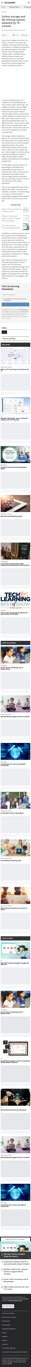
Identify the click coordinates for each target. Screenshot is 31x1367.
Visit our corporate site (15, 1300)
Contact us (5, 1344)
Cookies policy (6, 1325)
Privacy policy (6, 1321)
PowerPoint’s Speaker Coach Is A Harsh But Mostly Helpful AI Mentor (17, 1263)
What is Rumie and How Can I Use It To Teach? (16, 1288)
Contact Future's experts (9, 1317)
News (4, 332)
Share (6, 35)
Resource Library (14, 7)
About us (4, 1340)
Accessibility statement (8, 1329)
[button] (2, 2)
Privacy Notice (24, 311)
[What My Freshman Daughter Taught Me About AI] (15, 1250)
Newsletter (26, 35)
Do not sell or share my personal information (15, 1352)
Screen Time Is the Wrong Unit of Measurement (16, 1280)
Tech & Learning (8, 30)
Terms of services (22, 309)
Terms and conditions (8, 1313)
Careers (4, 1332)
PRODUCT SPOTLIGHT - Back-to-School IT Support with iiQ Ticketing (16, 1271)
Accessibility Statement (8, 1348)
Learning (4, 12)
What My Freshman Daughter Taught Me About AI (14, 1255)
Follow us (17, 35)
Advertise (4, 1336)
